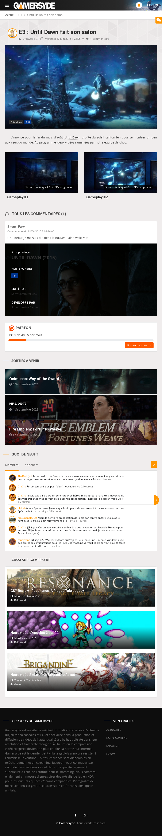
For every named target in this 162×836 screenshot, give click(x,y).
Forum (110, 754)
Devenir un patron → (139, 345)
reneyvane (24, 540)
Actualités (113, 730)
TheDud (22, 476)
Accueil (10, 15)
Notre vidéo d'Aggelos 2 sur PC (35, 633)
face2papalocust (27, 518)
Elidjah (22, 508)
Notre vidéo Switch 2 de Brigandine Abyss (43, 675)
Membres (12, 465)
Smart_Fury (16, 226)
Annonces (32, 465)
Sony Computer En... (24, 294)
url (30, 476)
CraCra (22, 486)
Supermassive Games (24, 307)
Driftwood (28, 39)
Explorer (112, 746)
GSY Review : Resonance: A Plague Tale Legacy (47, 591)
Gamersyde (67, 823)
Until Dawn (72, 137)
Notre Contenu (115, 738)
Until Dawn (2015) (34, 257)
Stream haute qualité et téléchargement (49, 187)
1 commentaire (99, 39)
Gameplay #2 (97, 197)
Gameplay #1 (18, 197)
